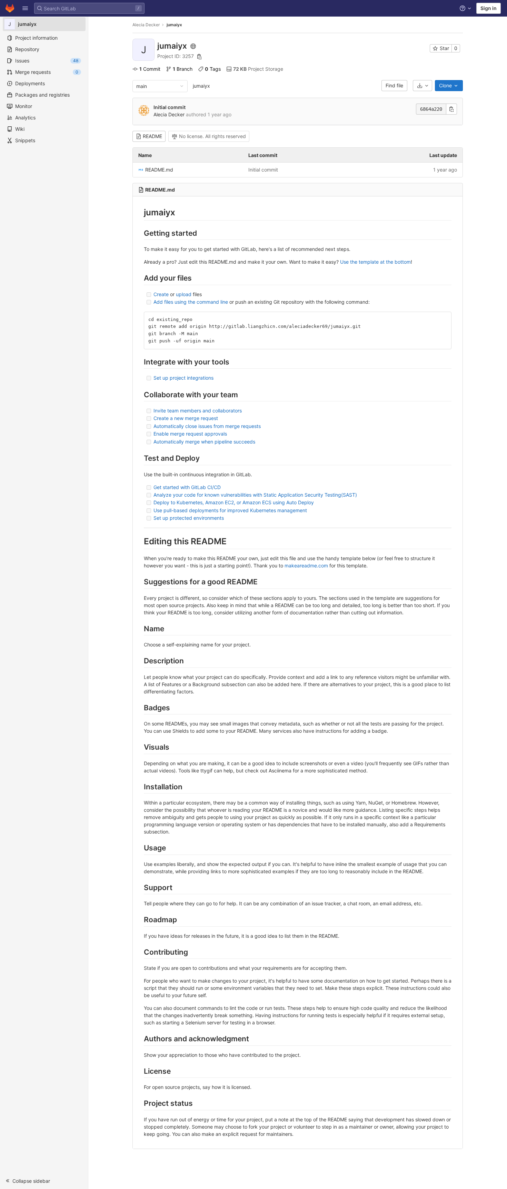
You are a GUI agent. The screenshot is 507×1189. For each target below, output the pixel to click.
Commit (149, 69)
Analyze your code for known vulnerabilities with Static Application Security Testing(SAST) (255, 495)
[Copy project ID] (199, 56)
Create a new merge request (185, 418)
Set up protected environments (188, 518)
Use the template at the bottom (375, 262)
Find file (394, 85)
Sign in (488, 8)
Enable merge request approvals (190, 434)
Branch (182, 69)
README (152, 136)
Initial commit (169, 107)
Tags (213, 69)
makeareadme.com (306, 565)
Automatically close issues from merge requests (207, 426)
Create (161, 294)
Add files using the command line (190, 302)
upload (183, 294)
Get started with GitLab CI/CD (187, 487)
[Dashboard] (10, 8)
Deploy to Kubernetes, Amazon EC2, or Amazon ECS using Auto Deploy (233, 502)
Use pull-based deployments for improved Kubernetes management (230, 510)
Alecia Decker (146, 24)
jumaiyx (201, 86)
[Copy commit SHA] (451, 109)
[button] (25, 8)
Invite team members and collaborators (197, 410)
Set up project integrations (183, 378)
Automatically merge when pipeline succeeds (204, 442)
